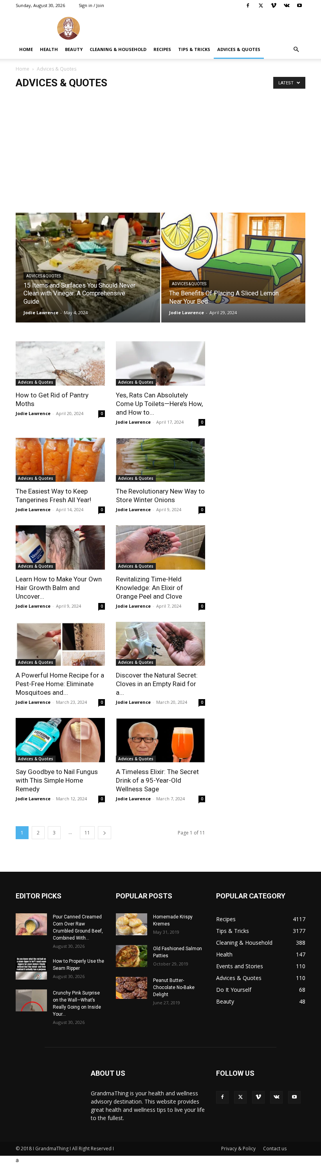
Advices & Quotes (238, 49)
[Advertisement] (160, 154)
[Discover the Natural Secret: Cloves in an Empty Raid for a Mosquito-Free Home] (160, 644)
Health (49, 49)
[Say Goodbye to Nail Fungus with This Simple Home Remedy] (60, 740)
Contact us (275, 1148)
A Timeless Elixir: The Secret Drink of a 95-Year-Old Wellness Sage (157, 780)
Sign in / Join (91, 5)
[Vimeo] (274, 5)
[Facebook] (248, 5)
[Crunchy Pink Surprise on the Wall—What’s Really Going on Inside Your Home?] (31, 1000)
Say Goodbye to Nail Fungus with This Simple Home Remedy (57, 780)
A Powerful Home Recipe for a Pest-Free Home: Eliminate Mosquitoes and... (60, 683)
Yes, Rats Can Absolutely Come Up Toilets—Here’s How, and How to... (159, 403)
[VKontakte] (286, 5)
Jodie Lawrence (40, 312)
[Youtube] (299, 5)
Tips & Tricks (194, 49)
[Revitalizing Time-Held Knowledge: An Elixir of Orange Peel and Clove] (160, 547)
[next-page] (104, 832)
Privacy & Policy (238, 1148)
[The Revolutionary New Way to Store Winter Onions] (160, 460)
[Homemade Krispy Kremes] (131, 924)
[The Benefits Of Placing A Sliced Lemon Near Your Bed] (233, 258)
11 (87, 832)
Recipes (162, 49)
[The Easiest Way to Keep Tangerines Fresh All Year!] (60, 460)
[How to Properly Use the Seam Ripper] (31, 969)
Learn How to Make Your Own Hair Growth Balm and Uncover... (59, 587)
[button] (296, 49)
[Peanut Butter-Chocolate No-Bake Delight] (131, 988)
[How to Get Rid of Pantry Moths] (60, 363)
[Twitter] (261, 5)
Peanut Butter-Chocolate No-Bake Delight (174, 987)
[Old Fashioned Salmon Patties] (131, 956)
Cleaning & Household (118, 49)
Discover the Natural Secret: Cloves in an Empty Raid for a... (157, 683)
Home (26, 49)
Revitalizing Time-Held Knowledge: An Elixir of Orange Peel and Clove (149, 587)
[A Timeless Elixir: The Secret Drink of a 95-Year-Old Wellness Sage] (160, 740)
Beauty (74, 49)
